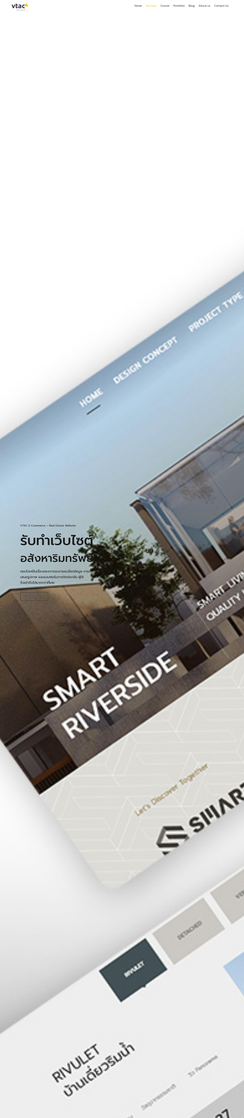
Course (165, 5)
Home (138, 5)
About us (204, 5)
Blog (192, 5)
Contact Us (221, 5)
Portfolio (179, 5)
